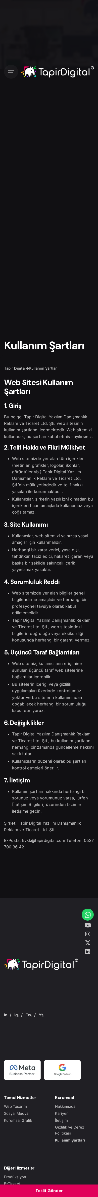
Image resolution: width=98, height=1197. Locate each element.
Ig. (16, 1015)
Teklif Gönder (49, 1190)
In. (6, 1015)
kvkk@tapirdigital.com (43, 840)
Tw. (29, 1015)
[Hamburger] (11, 72)
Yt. (41, 1015)
